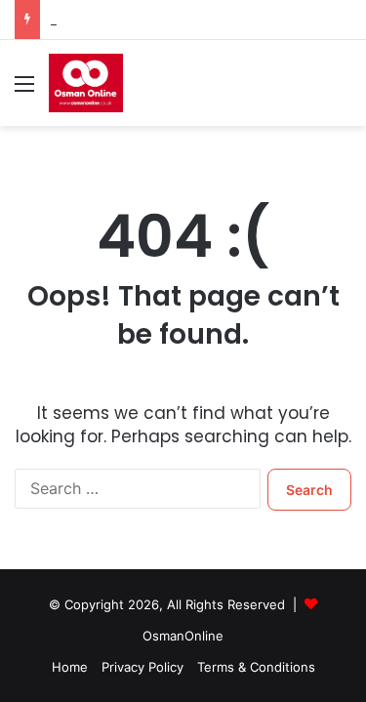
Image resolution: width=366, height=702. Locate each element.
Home (70, 667)
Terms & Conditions (256, 667)
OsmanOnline (183, 635)
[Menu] (24, 90)
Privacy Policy (142, 667)
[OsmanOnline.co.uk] (86, 83)
